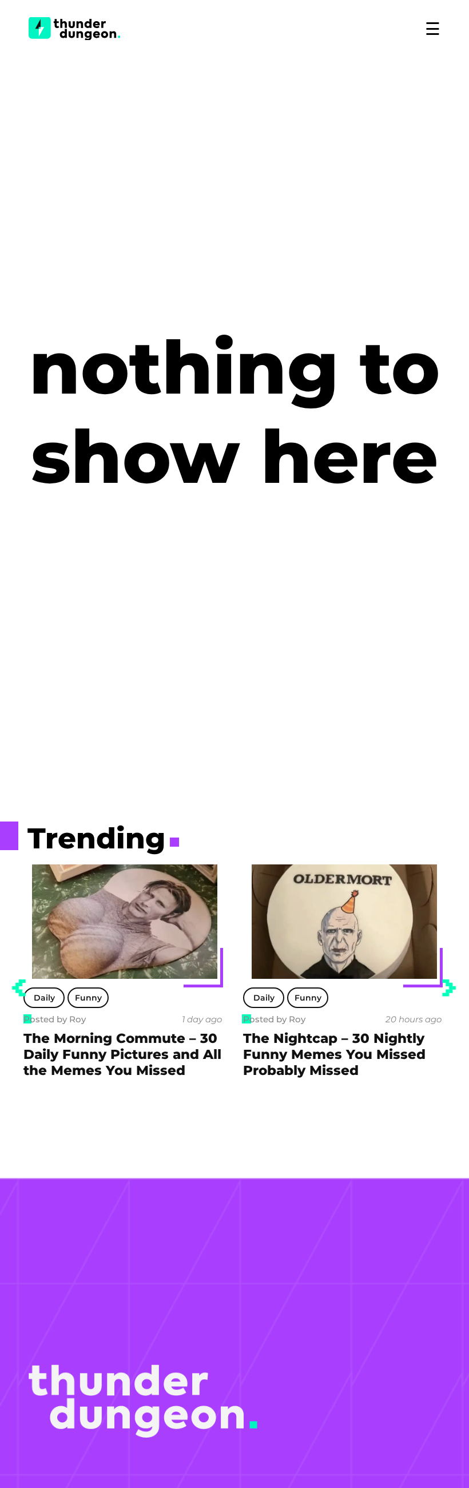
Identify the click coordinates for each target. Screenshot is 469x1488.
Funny (88, 998)
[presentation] (18, 988)
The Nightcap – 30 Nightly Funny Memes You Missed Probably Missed (334, 1054)
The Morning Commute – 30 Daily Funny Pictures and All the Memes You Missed (122, 1054)
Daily (44, 998)
